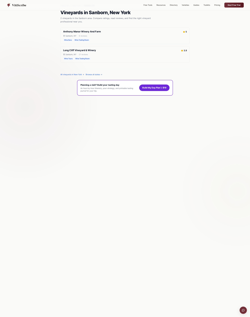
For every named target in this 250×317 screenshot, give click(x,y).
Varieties (185, 5)
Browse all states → (94, 74)
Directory (174, 5)
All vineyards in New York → (72, 74)
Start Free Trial (234, 5)
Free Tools (147, 5)
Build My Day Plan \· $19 (154, 87)
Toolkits (207, 5)
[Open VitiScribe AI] (243, 310)
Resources (161, 5)
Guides (196, 5)
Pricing (217, 5)
